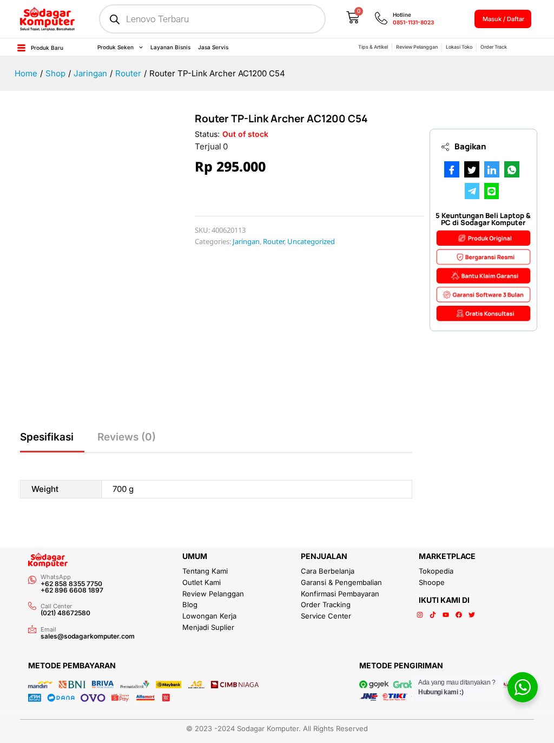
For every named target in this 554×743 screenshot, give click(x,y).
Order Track (493, 47)
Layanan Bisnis (170, 47)
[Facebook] (458, 614)
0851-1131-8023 (413, 22)
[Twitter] (471, 614)
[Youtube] (445, 614)
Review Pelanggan (417, 47)
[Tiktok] (432, 614)
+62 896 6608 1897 (72, 590)
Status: (207, 134)
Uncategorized (311, 241)
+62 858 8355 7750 (71, 584)
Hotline (402, 14)
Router (273, 241)
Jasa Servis (213, 47)
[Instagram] (419, 614)
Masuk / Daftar (503, 19)
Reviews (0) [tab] (126, 437)
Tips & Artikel (373, 47)
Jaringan (246, 241)
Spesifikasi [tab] (47, 437)
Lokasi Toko (459, 47)
